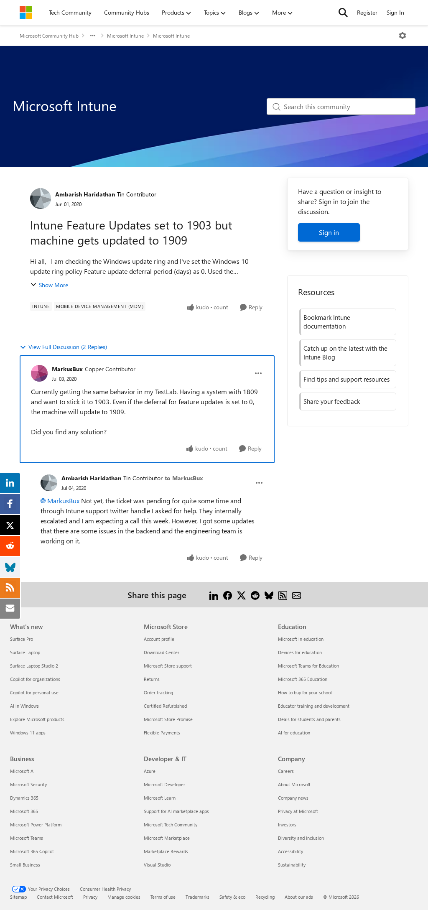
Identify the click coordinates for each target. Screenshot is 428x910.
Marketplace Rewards (166, 851)
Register (367, 12)
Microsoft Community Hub (49, 35)
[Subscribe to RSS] (282, 594)
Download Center (161, 652)
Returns (152, 679)
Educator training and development (313, 706)
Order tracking (158, 692)
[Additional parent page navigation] (93, 35)
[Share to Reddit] (255, 594)
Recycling (265, 897)
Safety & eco (232, 897)
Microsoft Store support (168, 666)
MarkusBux (67, 369)
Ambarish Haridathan (85, 194)
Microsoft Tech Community (170, 824)
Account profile (159, 639)
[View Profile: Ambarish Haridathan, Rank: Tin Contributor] (40, 198)
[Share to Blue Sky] (269, 594)
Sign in (329, 232)
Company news (293, 798)
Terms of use (163, 897)
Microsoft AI (22, 771)
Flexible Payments (162, 732)
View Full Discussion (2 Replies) (67, 347)
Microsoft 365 (24, 811)
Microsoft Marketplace (167, 838)
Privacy (90, 897)
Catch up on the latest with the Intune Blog (345, 352)
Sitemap (18, 897)
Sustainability (292, 865)
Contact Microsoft (55, 897)
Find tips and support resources (346, 379)
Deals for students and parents (309, 719)
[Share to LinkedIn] (213, 594)
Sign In (395, 12)
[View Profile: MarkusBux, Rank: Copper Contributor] (39, 373)
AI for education (294, 732)
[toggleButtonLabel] (402, 35)
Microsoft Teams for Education (308, 666)
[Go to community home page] (26, 12)
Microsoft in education (301, 639)
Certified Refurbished (165, 706)
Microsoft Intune (125, 35)
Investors (287, 824)
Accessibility (290, 851)
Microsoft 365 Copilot (32, 851)
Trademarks (197, 897)
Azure (149, 771)
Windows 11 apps (28, 732)
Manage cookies (123, 897)
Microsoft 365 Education (302, 679)
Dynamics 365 (24, 798)
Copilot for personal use (34, 692)
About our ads (299, 897)
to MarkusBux (184, 478)
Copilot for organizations (35, 679)
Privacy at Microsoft (298, 811)
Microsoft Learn (160, 798)
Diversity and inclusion (301, 838)
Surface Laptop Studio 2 (34, 666)
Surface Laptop (25, 652)
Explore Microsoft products (37, 719)
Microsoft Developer (164, 784)
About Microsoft (294, 784)
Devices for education (300, 652)
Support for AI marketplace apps (176, 811)
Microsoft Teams (26, 838)
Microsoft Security (28, 784)
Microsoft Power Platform (35, 824)
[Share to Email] (296, 594)
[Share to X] (241, 594)
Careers (286, 771)
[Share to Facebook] (227, 594)
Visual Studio (157, 865)
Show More (53, 285)
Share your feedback (331, 401)
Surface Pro (21, 639)
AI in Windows (24, 706)
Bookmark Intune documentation (326, 321)
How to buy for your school (305, 692)
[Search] (343, 13)
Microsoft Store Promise (168, 719)
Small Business (25, 865)
